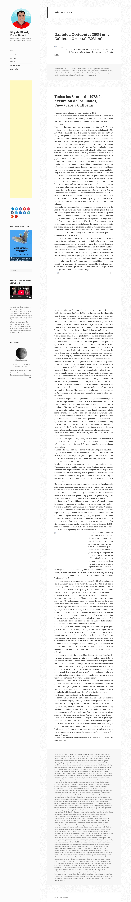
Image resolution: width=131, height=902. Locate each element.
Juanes (95, 818)
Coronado (104, 786)
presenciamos (71, 848)
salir (93, 863)
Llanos (105, 823)
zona (109, 878)
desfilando (57, 793)
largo (96, 821)
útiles (77, 876)
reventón (97, 861)
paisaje (94, 838)
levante (88, 823)
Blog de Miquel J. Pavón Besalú (20, 34)
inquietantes (86, 816)
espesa (97, 801)
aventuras (83, 769)
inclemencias (90, 814)
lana (84, 821)
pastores (104, 840)
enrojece (107, 797)
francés (56, 808)
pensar (85, 842)
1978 (77, 756)
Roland (77, 75)
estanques (64, 803)
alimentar (73, 763)
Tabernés (88, 870)
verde (110, 876)
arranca (72, 767)
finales (106, 71)
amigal (74, 765)
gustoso (57, 812)
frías (73, 808)
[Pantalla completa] (30, 297)
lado (81, 821)
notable (88, 836)
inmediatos (71, 816)
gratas (96, 810)
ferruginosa (75, 806)
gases (102, 808)
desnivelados (66, 793)
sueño (98, 868)
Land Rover (90, 821)
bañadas (73, 771)
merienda (106, 829)
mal (64, 827)
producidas (102, 848)
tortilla (72, 874)
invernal (67, 818)
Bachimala (98, 769)
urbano (71, 876)
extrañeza (107, 803)
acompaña (84, 759)
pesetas (81, 844)
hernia (81, 812)
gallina (93, 808)
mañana (77, 827)
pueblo (106, 850)
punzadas (67, 855)
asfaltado (103, 767)
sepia (90, 865)
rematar (100, 859)
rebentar (86, 857)
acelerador (71, 759)
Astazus (57, 769)
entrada (85, 799)
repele (56, 861)
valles (96, 876)
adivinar (84, 761)
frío (76, 808)
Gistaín (75, 810)
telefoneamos (59, 872)
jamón (79, 818)
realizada (71, 75)
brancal (89, 773)
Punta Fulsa (108, 853)
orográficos (77, 838)
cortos (86, 788)
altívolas (95, 763)
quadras (74, 855)
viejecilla (75, 878)
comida (84, 784)
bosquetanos (82, 773)
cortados (80, 788)
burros (99, 773)
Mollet (101, 831)
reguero (76, 859)
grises (101, 810)
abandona (101, 756)
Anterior (7, 245)
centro (89, 780)
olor (65, 838)
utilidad (82, 876)
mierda (90, 831)
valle (91, 876)
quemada (80, 855)
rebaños (80, 857)
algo (67, 763)
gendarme (57, 810)
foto (111, 71)
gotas (80, 810)
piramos (106, 844)
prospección (84, 850)
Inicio (12, 51)
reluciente (94, 859)
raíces (109, 855)
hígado (92, 812)
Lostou (78, 825)
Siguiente (35, 245)
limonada (94, 823)
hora (56, 814)
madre (95, 825)
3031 (77, 71)
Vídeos (12, 62)
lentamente (72, 823)
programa (64, 850)
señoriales (75, 865)
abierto (56, 759)
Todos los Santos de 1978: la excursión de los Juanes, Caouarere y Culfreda (78, 100)
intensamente (59, 818)
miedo (85, 831)
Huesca (65, 814)
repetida (62, 861)
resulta (90, 861)
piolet (100, 844)
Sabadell (61, 863)
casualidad (72, 780)
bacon (104, 769)
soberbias (57, 868)
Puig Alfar (89, 853)
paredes (62, 840)
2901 (81, 756)
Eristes (100, 799)
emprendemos (59, 797)
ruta (55, 863)
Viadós (69, 878)
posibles (106, 846)
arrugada (89, 767)
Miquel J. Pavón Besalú (78, 69)
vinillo (102, 878)
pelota (71, 842)
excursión (100, 803)
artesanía (96, 767)
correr (70, 788)
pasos (87, 840)
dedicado (65, 791)
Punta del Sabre (98, 853)
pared (56, 840)
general (64, 810)
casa (103, 778)
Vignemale (95, 878)
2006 (90, 69)
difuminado (106, 793)
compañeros (92, 784)
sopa (72, 868)
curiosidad (57, 791)
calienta (85, 776)
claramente (90, 782)
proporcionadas (74, 850)
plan (63, 846)
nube (101, 836)
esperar (91, 801)
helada (76, 812)
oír (62, 838)
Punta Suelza (58, 855)
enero (95, 797)
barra (82, 771)
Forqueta (97, 806)
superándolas (63, 870)
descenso (109, 791)
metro (75, 831)
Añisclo (109, 765)
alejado (56, 763)
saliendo (88, 863)
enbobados (79, 797)
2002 (91, 754)
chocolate (104, 780)
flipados (85, 806)
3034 (81, 71)
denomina (84, 791)
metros (80, 831)
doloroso (57, 795)
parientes (68, 840)
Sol (63, 868)
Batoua (93, 771)
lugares (84, 825)
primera (79, 848)
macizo (102, 73)
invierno (73, 818)
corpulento (58, 788)
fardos (62, 806)
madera (89, 825)
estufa (86, 803)
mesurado (57, 831)
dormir (77, 795)
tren (107, 874)
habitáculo (64, 812)
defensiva (72, 791)
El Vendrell (96, 795)
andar (88, 765)
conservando (74, 786)
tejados (100, 870)
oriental (64, 75)
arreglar (78, 767)
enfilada (100, 797)
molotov (107, 831)
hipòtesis (102, 812)
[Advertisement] (21, 139)
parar (108, 838)
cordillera (96, 786)
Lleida (62, 825)
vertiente (63, 878)
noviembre (95, 836)
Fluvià (91, 806)
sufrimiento (105, 868)
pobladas (73, 846)
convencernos (83, 786)
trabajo (77, 874)
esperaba (85, 801)
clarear (97, 782)
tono (97, 872)
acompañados (93, 759)
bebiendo (100, 771)
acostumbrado (69, 761)
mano (91, 827)
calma (95, 776)
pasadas (75, 840)
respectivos (80, 861)
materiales (58, 829)
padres (89, 838)
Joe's (30, 377)
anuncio (57, 767)
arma (68, 767)
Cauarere (79, 780)
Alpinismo (96, 69)
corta (75, 788)
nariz (67, 836)
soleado (67, 868)
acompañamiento (105, 759)
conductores (58, 786)
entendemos (71, 799)
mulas (111, 833)
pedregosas (58, 842)
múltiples (62, 836)
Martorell (109, 827)
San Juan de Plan (100, 863)
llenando (68, 825)
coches (107, 782)
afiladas (90, 761)
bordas (69, 773)
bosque (74, 773)
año (85, 71)
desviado (88, 793)
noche (77, 836)
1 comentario (91, 75)
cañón (71, 778)
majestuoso (58, 827)
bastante (87, 771)
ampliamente (81, 765)
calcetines (63, 776)
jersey (84, 818)
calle (90, 776)
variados (101, 876)
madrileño (101, 825)
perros (76, 844)
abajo (95, 756)
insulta (101, 816)
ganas (98, 808)
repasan (107, 859)
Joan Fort (90, 818)
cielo (62, 782)
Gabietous (91, 73)
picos (92, 844)
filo (81, 806)
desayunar (101, 791)
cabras (110, 773)
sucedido (92, 868)
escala (110, 799)
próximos (92, 850)
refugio (65, 859)
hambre (71, 812)
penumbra (91, 842)
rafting (103, 855)
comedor (67, 784)
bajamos (57, 771)
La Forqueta (75, 821)
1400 (73, 756)
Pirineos (57, 71)
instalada (95, 816)
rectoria (100, 857)
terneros (83, 872)
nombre (82, 836)
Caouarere (77, 778)
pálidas (100, 838)
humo (84, 814)
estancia (57, 803)
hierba (87, 812)
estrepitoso (80, 803)
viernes (81, 878)
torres (67, 874)
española (69, 801)
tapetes (94, 870)
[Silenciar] (27, 297)
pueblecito (99, 850)
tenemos (76, 872)
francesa (63, 808)
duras (82, 795)
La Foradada (66, 821)
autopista (68, 769)
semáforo (57, 865)
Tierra (89, 872)
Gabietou (57, 73)
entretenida (93, 799)
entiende (79, 799)
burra (95, 773)
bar (78, 771)
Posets (91, 846)
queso (94, 855)
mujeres (105, 833)
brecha (89, 71)
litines (100, 823)
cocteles (57, 784)
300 (85, 756)
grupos (106, 810)
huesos (71, 814)
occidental (57, 75)
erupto (105, 799)
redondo (106, 857)
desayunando (93, 791)
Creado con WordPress (62, 897)
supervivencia (73, 870)
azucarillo (90, 769)
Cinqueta (67, 782)
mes (107, 73)
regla (71, 859)
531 (92, 756)
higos (97, 812)
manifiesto (84, 827)
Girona (70, 810)
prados (56, 848)
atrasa (62, 769)
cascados (57, 780)
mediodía (78, 829)
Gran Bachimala (88, 810)
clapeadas (82, 782)
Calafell (57, 776)
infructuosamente (60, 816)
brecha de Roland (98, 71)
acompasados (58, 761)
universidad (65, 876)
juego (100, 818)
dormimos (70, 795)
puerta (56, 853)
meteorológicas (67, 831)
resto (86, 861)
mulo (56, 836)
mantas (95, 827)
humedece (77, 814)
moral (100, 833)
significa (95, 865)
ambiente (67, 765)
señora (68, 865)
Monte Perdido (86, 833)
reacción (67, 857)
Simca (101, 865)
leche (62, 823)
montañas (57, 833)
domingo (64, 795)
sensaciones (83, 865)
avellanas (76, 769)
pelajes (65, 842)
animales (94, 765)
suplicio (81, 870)
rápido (56, 857)
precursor (63, 848)
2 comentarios (61, 880)
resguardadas (70, 861)
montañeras (66, 833)
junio (97, 73)
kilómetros (58, 821)
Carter (99, 778)
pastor (92, 840)
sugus (56, 870)
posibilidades (98, 846)
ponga (79, 846)
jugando (106, 818)
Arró (83, 767)
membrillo (98, 829)
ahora (95, 761)
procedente (94, 848)
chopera (57, 782)
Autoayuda (14, 69)
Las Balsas (102, 821)
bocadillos (57, 773)
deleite (78, 791)
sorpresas (77, 868)
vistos (82, 75)
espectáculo (77, 801)
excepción (92, 803)
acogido (78, 759)
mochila (95, 831)
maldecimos (70, 827)
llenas (73, 825)
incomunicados (101, 814)
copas (91, 786)
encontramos (88, 797)
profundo (57, 850)
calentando (71, 776)
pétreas (87, 844)
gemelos (108, 808)
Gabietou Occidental (68, 73)
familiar (57, 806)
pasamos (82, 840)
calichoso (79, 776)
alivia (78, 763)
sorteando (85, 868)
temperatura (68, 872)
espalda (63, 801)
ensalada (64, 799)
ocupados (57, 838)
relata (88, 859)
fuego (84, 808)
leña (66, 823)
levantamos (81, 823)
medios (84, 829)
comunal (99, 784)
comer (80, 784)
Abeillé (108, 756)
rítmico (105, 861)
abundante (63, 759)
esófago (57, 801)
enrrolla (57, 799)
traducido (84, 874)
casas (108, 778)
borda (64, 773)
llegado (56, 825)
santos (109, 863)
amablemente (59, 765)
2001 (73, 71)
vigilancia (88, 878)
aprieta (63, 767)
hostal (60, 814)
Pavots (110, 840)
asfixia (109, 767)
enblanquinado (70, 797)
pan (104, 838)
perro (71, 844)
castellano (64, 780)
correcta (65, 788)
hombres (109, 812)
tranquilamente (100, 874)
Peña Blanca (78, 842)
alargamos (104, 761)
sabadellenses (69, 863)
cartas (95, 778)
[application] (21, 292)
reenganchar (58, 859)
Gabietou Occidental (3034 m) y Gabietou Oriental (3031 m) (82, 36)
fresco (69, 808)
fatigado (68, 806)
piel (96, 844)
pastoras (98, 840)
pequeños (65, 844)
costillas (91, 788)
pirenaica (57, 846)
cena (85, 780)
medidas (71, 829)
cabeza (104, 773)
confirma (66, 786)
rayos (61, 857)
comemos (74, 784)
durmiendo (88, 795)
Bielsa (106, 771)
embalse (103, 795)
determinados (96, 793)
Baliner (63, 771)
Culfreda (103, 788)
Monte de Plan (75, 833)
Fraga (110, 806)
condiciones (107, 784)
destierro (82, 793)
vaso (106, 876)
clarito (102, 782)
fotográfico (104, 806)
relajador (82, 859)
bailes (109, 769)
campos (65, 778)
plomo (67, 846)
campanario (58, 778)
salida (82, 863)
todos (93, 872)
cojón (62, 784)
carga (83, 778)
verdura (57, 878)
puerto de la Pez (79, 853)
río (102, 861)
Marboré (102, 827)
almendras (84, 763)
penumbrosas (100, 842)
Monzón (94, 833)
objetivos (107, 836)
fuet (88, 808)
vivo (106, 878)
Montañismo (105, 69)
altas (90, 763)
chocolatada (96, 780)
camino (99, 776)
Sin (105, 865)
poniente (85, 846)
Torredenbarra (59, 874)
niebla (72, 836)
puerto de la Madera (66, 853)
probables (86, 848)
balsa (68, 771)
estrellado (71, 803)
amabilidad (103, 763)
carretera (89, 778)
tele (105, 870)
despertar (75, 793)
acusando (77, 761)
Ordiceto (70, 838)
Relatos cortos (15, 65)
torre (101, 872)
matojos (65, 829)
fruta (80, 808)
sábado (77, 863)
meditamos (91, 829)
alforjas (62, 763)
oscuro (84, 838)
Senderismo (65, 71)
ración (99, 855)
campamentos (107, 776)
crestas (97, 788)
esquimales (104, 801)
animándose (102, 765)
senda (63, 865)
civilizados (74, 782)
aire (99, 761)
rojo (110, 861)
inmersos (78, 816)
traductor (91, 874)
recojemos (93, 857)
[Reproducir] (13, 297)
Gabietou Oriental (82, 73)
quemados (87, 855)
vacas (87, 876)
